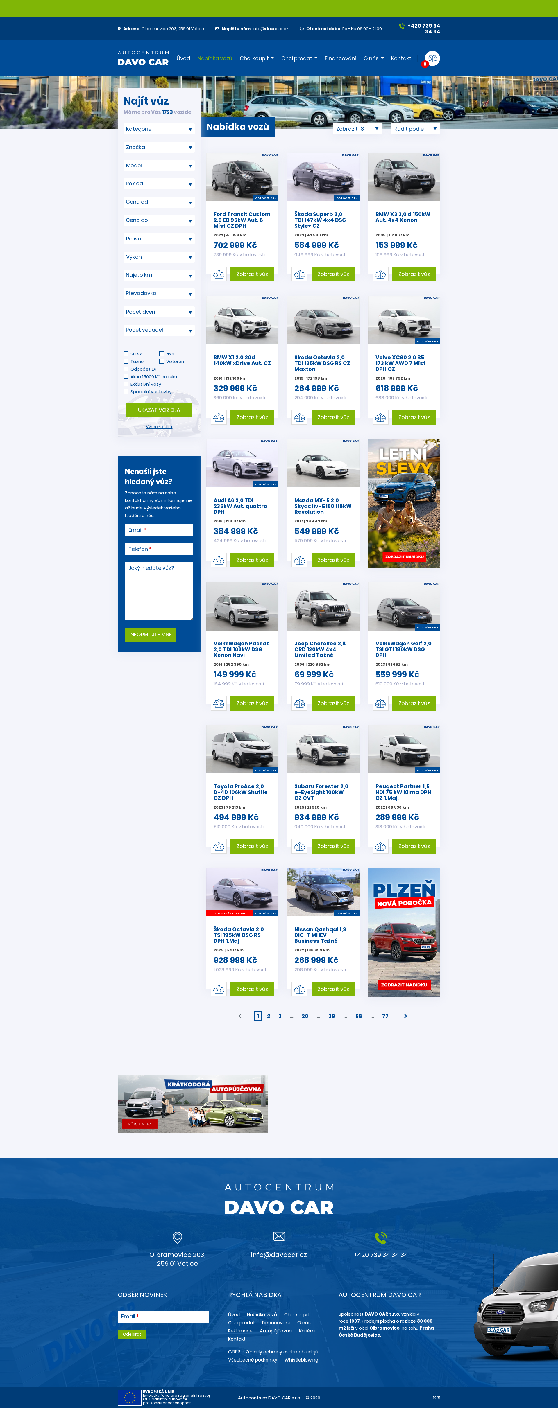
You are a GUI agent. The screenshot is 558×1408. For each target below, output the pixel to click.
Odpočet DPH (145, 369)
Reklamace (240, 1331)
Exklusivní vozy (145, 384)
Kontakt (401, 58)
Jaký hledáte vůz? (151, 568)
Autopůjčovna (276, 1331)
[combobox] (159, 128)
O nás (371, 58)
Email (135, 530)
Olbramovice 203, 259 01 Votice (163, 29)
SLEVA (136, 354)
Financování (340, 58)
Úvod (183, 58)
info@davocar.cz (255, 29)
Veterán (175, 361)
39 (331, 1016)
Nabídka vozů (215, 58)
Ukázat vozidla (159, 410)
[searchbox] (157, 129)
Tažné (137, 361)
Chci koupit (254, 58)
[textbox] (159, 183)
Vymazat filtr (159, 427)
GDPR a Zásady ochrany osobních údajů (273, 1351)
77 (385, 1016)
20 (305, 1016)
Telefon (138, 549)
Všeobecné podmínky (252, 1360)
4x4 (170, 354)
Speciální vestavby (150, 392)
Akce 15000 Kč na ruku (153, 376)
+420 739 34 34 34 (423, 28)
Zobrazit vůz (252, 274)
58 (358, 1016)
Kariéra (307, 1331)
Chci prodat (296, 58)
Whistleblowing (301, 1360)
